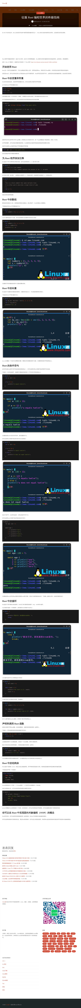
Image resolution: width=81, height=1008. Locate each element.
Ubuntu (45, 948)
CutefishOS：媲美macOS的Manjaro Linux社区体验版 (14, 873)
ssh (65, 946)
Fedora (55, 936)
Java (3, 967)
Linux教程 (34, 25)
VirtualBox (57, 951)
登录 (14, 851)
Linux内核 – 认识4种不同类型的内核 (11, 878)
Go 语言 (4, 964)
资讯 (3, 990)
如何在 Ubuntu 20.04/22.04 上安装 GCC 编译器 (13, 876)
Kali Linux (45, 938)
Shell (61, 946)
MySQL (4, 977)
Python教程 (5, 980)
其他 (3, 986)
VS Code (64, 951)
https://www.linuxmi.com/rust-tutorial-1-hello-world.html (44, 62)
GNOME (70, 936)
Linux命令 (59, 941)
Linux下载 (4, 970)
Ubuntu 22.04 (68, 948)
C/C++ (3, 961)
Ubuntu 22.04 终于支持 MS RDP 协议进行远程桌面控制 (15, 860)
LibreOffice (60, 938)
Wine (69, 951)
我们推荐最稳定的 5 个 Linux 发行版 (11, 863)
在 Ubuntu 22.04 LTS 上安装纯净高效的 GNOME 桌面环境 (16, 881)
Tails (75, 946)
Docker (50, 936)
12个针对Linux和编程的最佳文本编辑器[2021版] (14, 871)
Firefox (60, 936)
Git (65, 936)
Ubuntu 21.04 (60, 948)
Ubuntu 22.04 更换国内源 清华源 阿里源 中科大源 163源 (15, 858)
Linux (66, 938)
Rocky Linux (51, 946)
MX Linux (72, 941)
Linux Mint (52, 941)
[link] (77, 10)
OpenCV (60, 943)
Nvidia (54, 943)
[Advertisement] (40, 46)
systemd (70, 946)
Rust (57, 946)
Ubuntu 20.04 (52, 948)
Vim (52, 951)
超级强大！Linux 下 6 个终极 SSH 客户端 (12, 868)
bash (58, 933)
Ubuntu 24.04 (46, 951)
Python (71, 943)
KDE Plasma (52, 938)
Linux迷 (4, 3)
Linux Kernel (72, 938)
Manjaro (66, 941)
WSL (74, 951)
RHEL (44, 946)
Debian (44, 936)
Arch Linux (52, 933)
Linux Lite (45, 941)
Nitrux (49, 943)
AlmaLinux (45, 933)
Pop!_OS (66, 943)
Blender (63, 933)
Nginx (44, 943)
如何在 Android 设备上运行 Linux (10, 865)
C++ (68, 933)
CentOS (73, 933)
